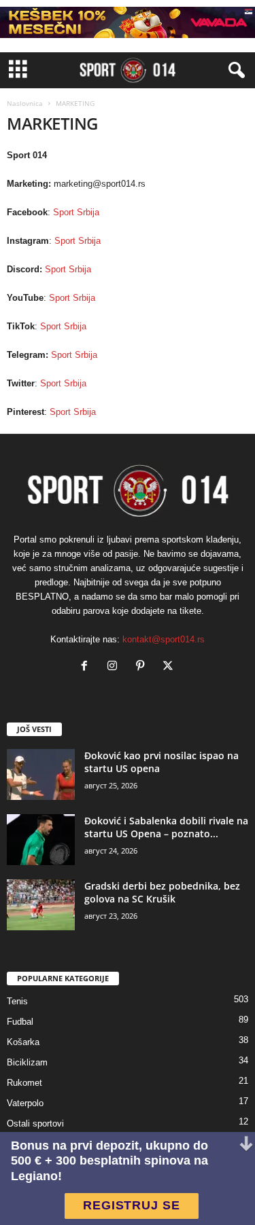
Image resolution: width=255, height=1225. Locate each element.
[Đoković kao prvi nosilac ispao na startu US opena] (41, 774)
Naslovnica (25, 103)
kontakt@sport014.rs (163, 639)
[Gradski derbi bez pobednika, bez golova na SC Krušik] (41, 904)
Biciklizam (27, 1062)
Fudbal (20, 1022)
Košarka (23, 1042)
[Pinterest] (143, 667)
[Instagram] (115, 667)
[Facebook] (87, 667)
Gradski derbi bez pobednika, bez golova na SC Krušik (162, 892)
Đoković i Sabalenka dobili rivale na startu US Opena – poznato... (166, 827)
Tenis (17, 1001)
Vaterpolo (25, 1103)
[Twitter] (169, 667)
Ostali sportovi (35, 1123)
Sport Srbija (76, 212)
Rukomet (24, 1083)
